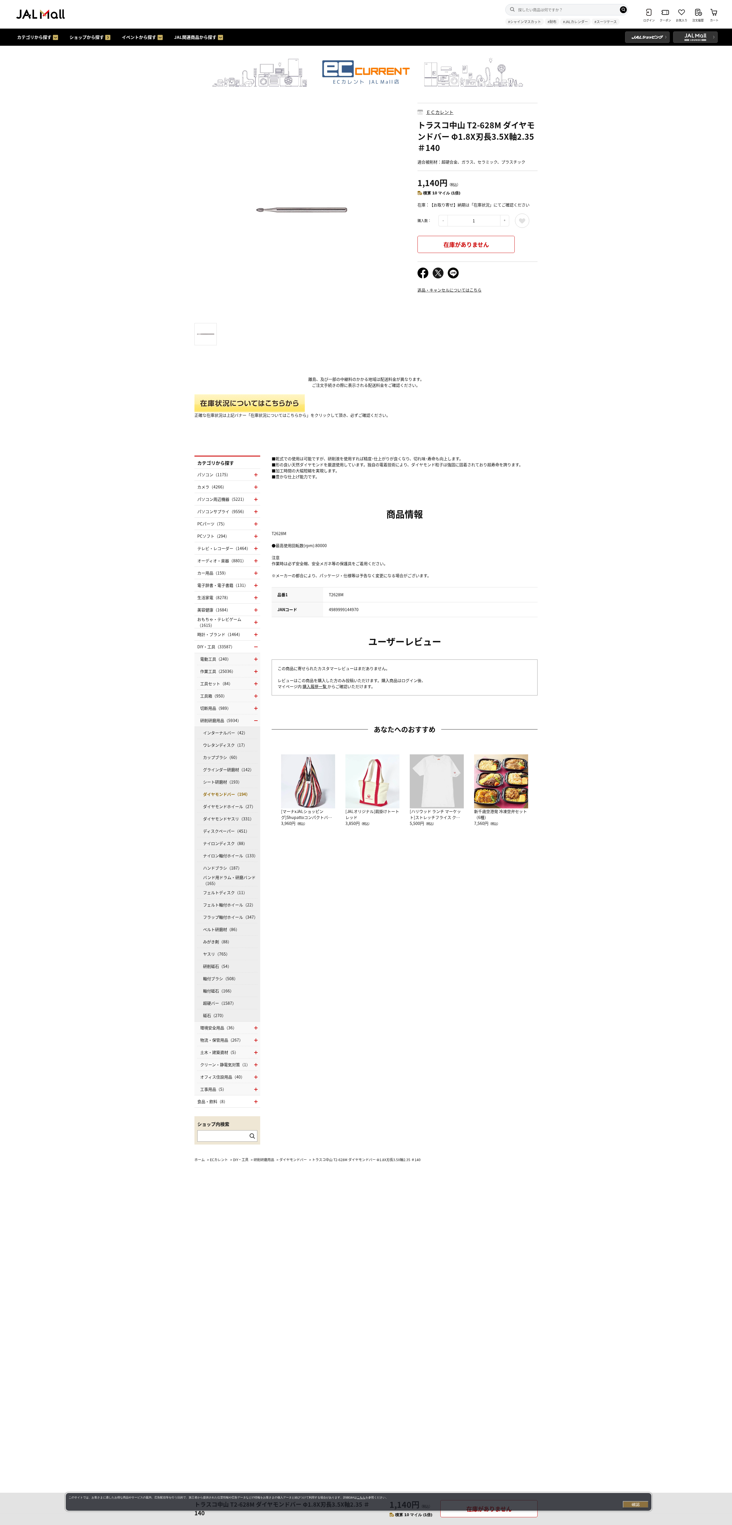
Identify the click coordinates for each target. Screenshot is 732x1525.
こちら (361, 1497)
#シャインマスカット (524, 21)
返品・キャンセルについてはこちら (449, 290)
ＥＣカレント (439, 112)
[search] (623, 9)
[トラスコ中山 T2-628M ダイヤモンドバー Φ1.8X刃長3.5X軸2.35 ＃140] (301, 210)
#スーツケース (605, 21)
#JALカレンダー (575, 21)
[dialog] (358, 1502)
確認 (636, 1504)
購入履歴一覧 (315, 686)
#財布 (552, 21)
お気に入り (522, 221)
